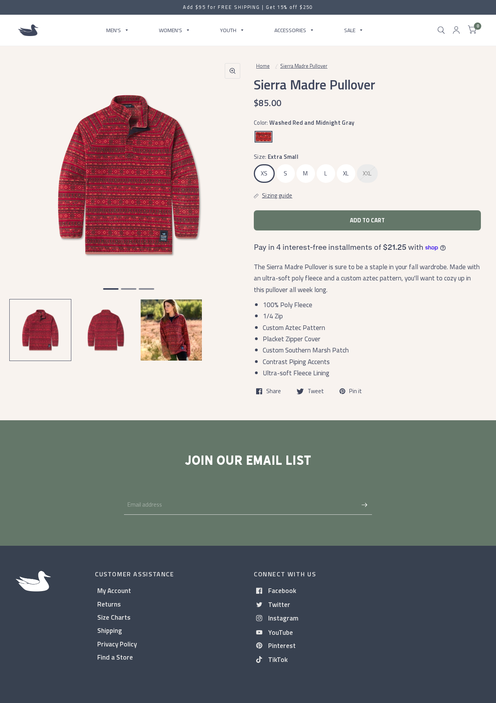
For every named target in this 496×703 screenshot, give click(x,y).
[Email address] (364, 505)
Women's (170, 30)
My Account (114, 590)
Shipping (109, 630)
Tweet (316, 391)
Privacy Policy (117, 644)
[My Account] (456, 30)
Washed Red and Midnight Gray (263, 136)
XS (264, 173)
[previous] (25, 204)
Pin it (355, 391)
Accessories (290, 30)
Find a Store (115, 657)
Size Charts (114, 617)
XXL (367, 173)
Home (263, 66)
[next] (232, 204)
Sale (349, 30)
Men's (113, 30)
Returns (109, 604)
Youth (228, 30)
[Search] (441, 30)
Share (273, 391)
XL (346, 173)
